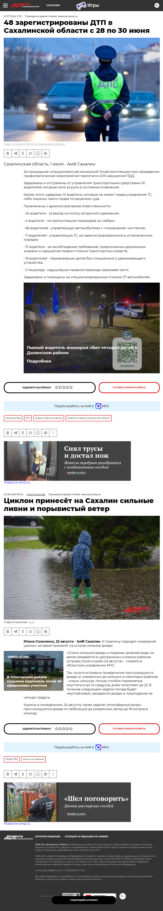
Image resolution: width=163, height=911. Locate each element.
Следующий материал (84, 900)
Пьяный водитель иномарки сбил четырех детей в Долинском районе (82, 350)
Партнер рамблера (48, 896)
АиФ (32, 622)
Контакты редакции (47, 836)
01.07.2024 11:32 (13, 16)
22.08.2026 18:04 (13, 494)
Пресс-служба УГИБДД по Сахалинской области (34, 143)
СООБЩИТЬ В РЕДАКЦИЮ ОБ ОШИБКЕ (86, 836)
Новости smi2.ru (17, 482)
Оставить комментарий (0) (129, 387)
